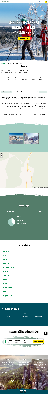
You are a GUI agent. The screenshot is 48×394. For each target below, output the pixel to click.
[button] (24, 38)
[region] (24, 170)
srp (30, 91)
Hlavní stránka (3, 63)
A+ (25, 391)
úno (7, 91)
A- (21, 391)
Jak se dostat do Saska (24, 362)
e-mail (11, 364)
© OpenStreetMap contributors (42, 187)
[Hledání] (42, 1)
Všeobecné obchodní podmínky (40, 368)
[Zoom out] (1, 155)
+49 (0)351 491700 (9, 362)
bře (10, 91)
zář (33, 91)
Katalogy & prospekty (24, 364)
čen (22, 91)
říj (37, 91)
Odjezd (16, 342)
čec (26, 91)
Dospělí (26, 342)
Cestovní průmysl (24, 366)
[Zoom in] (1, 154)
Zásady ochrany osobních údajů (40, 364)
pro (45, 91)
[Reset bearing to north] (1, 157)
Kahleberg (13, 102)
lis (41, 91)
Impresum (40, 362)
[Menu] (44, 2)
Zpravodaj (24, 368)
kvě (18, 91)
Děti (31, 342)
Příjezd (8, 342)
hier (44, 114)
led (3, 91)
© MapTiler (35, 187)
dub (14, 91)
